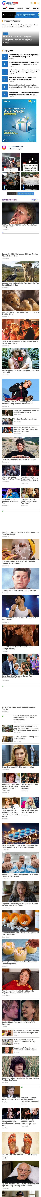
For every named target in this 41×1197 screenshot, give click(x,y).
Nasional (6, 33)
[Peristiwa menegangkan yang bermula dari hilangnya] (11, 162)
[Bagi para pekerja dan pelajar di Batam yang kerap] (11, 181)
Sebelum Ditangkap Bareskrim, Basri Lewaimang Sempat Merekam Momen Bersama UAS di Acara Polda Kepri (23, 86)
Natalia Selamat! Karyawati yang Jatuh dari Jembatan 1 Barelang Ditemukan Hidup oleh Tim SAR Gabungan (24, 63)
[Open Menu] (35, 3)
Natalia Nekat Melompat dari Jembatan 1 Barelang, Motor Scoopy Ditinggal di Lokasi (24, 71)
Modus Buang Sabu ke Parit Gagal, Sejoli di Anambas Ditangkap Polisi (24, 56)
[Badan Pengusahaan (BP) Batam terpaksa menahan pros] (30, 181)
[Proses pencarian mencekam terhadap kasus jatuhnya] (30, 162)
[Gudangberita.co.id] (10, 3)
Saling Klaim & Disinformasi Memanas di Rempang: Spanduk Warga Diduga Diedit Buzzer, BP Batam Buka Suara (24, 94)
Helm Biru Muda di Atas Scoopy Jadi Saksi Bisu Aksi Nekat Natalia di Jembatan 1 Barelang (22, 78)
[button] (31, 3)
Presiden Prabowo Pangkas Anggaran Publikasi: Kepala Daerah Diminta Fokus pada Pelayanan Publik (17, 38)
